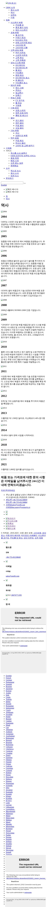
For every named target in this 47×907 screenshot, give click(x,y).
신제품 (9, 148)
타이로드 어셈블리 (29, 535)
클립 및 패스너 (21, 115)
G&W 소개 (10, 7)
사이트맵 (37, 533)
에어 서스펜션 (21, 30)
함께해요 (14, 166)
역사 (12, 12)
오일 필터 (19, 128)
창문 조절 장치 (21, 113)
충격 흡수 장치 (21, 28)
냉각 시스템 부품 (18, 63)
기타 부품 (15, 131)
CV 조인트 (19, 100)
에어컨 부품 (16, 85)
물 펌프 (18, 70)
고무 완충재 (20, 60)
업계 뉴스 (15, 176)
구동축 (18, 105)
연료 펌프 (19, 141)
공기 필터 (19, 120)
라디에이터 (20, 65)
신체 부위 (15, 108)
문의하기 (9, 178)
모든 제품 (39, 538)
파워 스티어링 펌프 (23, 43)
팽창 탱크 (19, 75)
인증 (12, 18)
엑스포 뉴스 (16, 171)
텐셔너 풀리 (20, 143)
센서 (17, 133)
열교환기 (19, 93)
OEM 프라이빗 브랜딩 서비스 (23, 156)
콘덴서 (18, 90)
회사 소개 (15, 10)
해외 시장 (15, 161)
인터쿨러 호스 (21, 83)
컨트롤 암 (19, 25)
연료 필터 (19, 126)
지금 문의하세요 (8, 490)
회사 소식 (15, 173)
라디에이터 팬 (21, 68)
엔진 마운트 (20, 53)
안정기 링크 (20, 38)
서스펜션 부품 (17, 23)
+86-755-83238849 (13, 557)
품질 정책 (15, 158)
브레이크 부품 (21, 136)
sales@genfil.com (12, 576)
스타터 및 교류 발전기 (24, 146)
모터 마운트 (29, 538)
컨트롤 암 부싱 (16, 538)
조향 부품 (15, 33)
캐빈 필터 (19, 123)
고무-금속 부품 (17, 50)
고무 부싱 (19, 58)
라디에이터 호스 (22, 78)
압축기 (18, 95)
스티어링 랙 (20, 45)
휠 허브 (18, 103)
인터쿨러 (19, 73)
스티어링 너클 (21, 48)
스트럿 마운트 (21, 55)
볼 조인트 (19, 35)
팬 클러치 (19, 80)
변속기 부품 (16, 98)
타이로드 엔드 (21, 40)
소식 (8, 168)
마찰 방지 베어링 (13, 535)
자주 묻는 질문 (17, 163)
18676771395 (16, 595)
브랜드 (13, 15)
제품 (8, 20)
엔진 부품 (15, 138)
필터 (12, 118)
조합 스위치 (20, 110)
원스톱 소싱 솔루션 (19, 153)
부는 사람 (19, 88)
